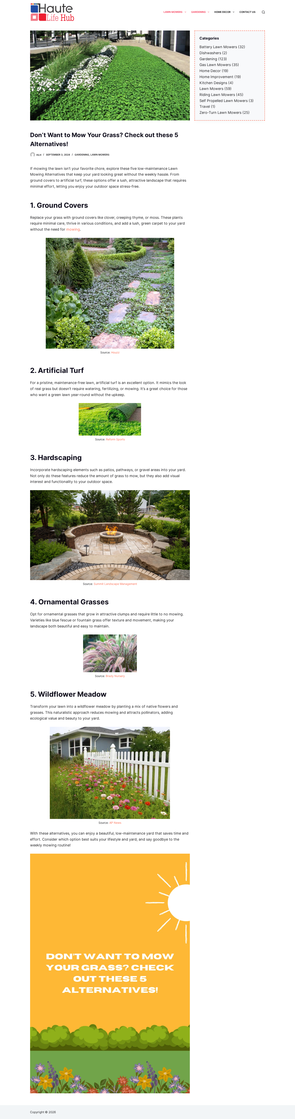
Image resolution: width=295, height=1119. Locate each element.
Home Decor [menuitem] (222, 11)
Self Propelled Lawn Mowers (223, 101)
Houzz (115, 352)
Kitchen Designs (213, 83)
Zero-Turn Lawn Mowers (220, 112)
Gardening (82, 154)
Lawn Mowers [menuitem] (173, 11)
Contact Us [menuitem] (247, 11)
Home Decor (210, 71)
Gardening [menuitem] (198, 11)
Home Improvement (216, 77)
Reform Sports (115, 439)
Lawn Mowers (100, 154)
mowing (73, 229)
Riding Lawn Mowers (217, 95)
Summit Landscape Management (115, 583)
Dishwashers (210, 53)
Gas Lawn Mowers (215, 65)
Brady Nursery (115, 676)
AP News (115, 822)
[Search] (263, 12)
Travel (204, 106)
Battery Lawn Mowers (218, 47)
